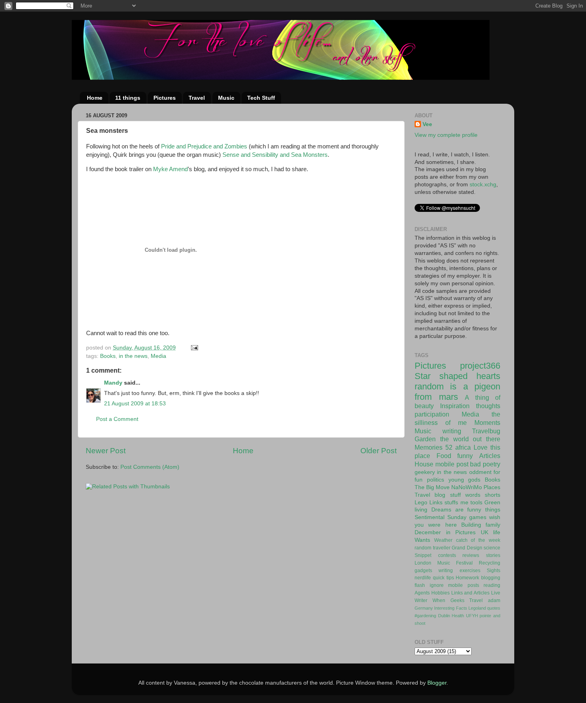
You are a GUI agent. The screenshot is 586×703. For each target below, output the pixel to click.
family (493, 525)
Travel (197, 98)
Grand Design (467, 548)
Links (435, 503)
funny (465, 455)
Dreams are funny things (465, 510)
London (423, 563)
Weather (443, 540)
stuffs (451, 503)
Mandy (113, 383)
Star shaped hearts (457, 376)
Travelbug (486, 430)
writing (451, 430)
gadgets (423, 570)
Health (458, 615)
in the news (133, 356)
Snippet (423, 555)
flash (420, 585)
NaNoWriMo (466, 487)
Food (444, 455)
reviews (470, 555)
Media (158, 356)
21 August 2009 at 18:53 (135, 404)
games (477, 517)
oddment (480, 472)
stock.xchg (483, 185)
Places (492, 487)
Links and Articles (470, 593)
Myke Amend (170, 169)
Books (108, 356)
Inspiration (455, 405)
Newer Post (106, 450)
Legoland (477, 608)
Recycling (489, 563)
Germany (424, 608)
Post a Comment (117, 419)
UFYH (472, 615)
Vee (427, 124)
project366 (480, 366)
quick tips (443, 578)
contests (447, 555)
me (464, 503)
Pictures (164, 98)
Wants (422, 540)
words (472, 495)
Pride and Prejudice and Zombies (204, 146)
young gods (464, 480)
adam (494, 600)
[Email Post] (194, 348)
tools (476, 503)
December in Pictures (445, 532)
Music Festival (455, 563)
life (496, 532)
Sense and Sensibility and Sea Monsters (275, 155)
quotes (493, 608)
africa (463, 447)
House (424, 464)
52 (448, 447)
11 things (127, 98)
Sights (493, 570)
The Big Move (432, 487)
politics (435, 480)
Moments (487, 422)
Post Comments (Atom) (149, 467)
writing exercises (459, 570)
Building (471, 525)
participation (432, 414)
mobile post (451, 464)
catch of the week (478, 540)
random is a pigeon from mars (457, 391)
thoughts (488, 405)
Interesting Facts (450, 608)
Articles (489, 455)
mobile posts (463, 585)
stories (493, 555)
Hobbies (440, 593)
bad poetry (485, 464)
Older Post (378, 450)
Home (94, 98)
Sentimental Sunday (440, 517)
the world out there (470, 438)
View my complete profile (446, 135)
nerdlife (423, 578)
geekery (425, 472)
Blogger (436, 683)
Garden (425, 438)
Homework (467, 578)
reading (492, 585)
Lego (421, 503)
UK (484, 532)
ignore (437, 585)
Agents (422, 593)
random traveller (432, 548)
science (492, 548)
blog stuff (447, 495)
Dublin (444, 615)
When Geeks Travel (458, 600)
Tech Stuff (261, 98)
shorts (492, 495)
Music (226, 98)
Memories (428, 447)
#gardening (425, 615)
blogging (490, 578)
